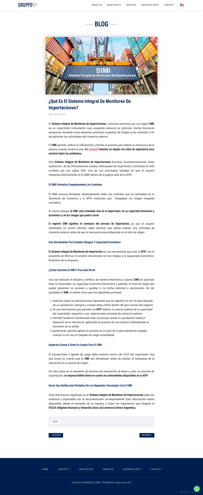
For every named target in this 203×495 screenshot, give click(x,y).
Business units (150, 5)
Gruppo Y (63, 469)
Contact (169, 5)
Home (45, 469)
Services (131, 5)
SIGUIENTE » (147, 435)
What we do (114, 5)
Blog (55, 422)
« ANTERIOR (56, 435)
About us (97, 5)
